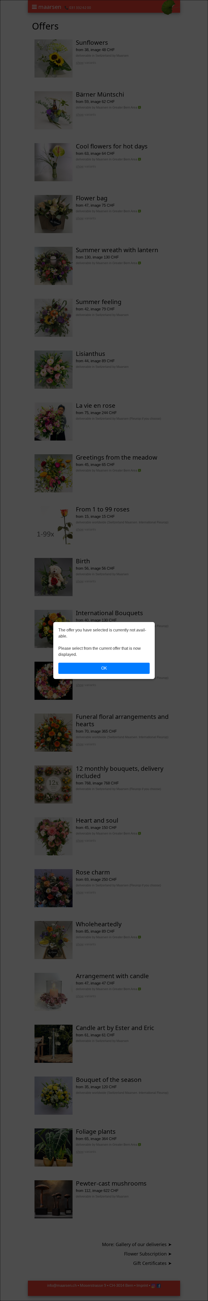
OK (104, 668)
